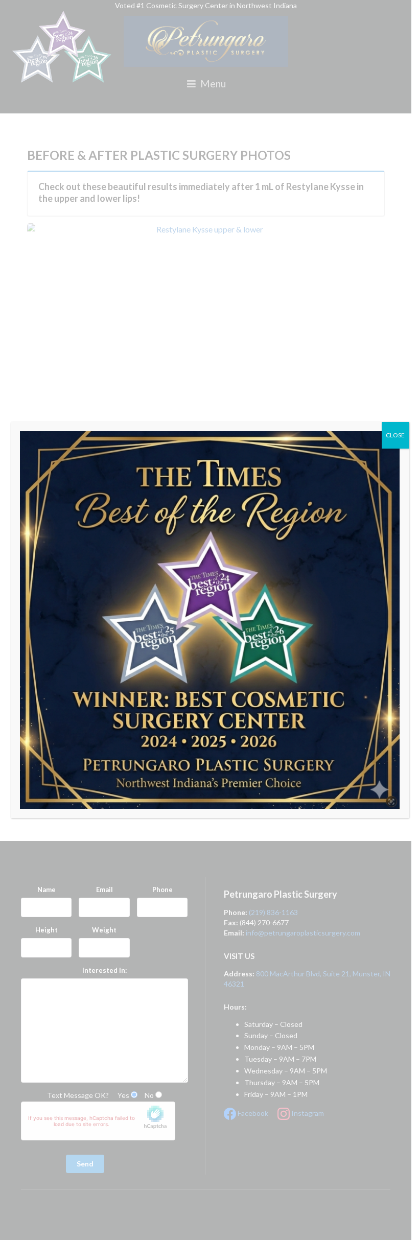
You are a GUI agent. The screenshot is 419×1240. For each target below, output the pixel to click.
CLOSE (395, 435)
